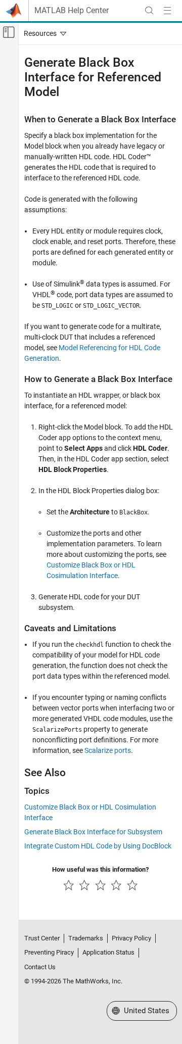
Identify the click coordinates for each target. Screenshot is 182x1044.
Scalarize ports (107, 750)
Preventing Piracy (49, 952)
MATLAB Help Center (71, 11)
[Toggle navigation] (43, 33)
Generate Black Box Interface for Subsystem (93, 832)
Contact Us (40, 967)
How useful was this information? (100, 869)
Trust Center (42, 938)
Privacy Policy (131, 938)
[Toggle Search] (149, 10)
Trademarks (85, 938)
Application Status (108, 952)
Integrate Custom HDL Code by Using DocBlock (97, 846)
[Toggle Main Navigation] (167, 10)
